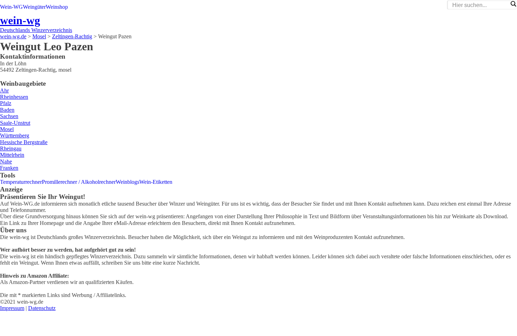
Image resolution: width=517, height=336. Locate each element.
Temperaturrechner (21, 182)
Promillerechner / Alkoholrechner (79, 182)
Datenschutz (42, 308)
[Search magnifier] (513, 3)
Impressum (12, 308)
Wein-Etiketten (155, 182)
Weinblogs (127, 182)
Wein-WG (11, 7)
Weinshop (57, 7)
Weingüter (34, 7)
